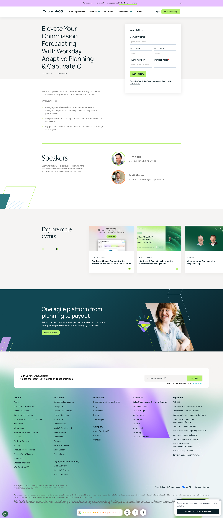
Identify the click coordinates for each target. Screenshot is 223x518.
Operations (58, 436)
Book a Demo (50, 332)
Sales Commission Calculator (185, 426)
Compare (138, 397)
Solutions (59, 397)
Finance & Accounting (63, 410)
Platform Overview (22, 441)
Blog (95, 406)
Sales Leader (59, 449)
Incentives (18, 423)
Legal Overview (60, 466)
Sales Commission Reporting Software (189, 430)
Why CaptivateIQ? (21, 467)
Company (98, 426)
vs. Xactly (137, 432)
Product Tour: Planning (23, 454)
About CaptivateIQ (101, 431)
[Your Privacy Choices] (5, 514)
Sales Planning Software (183, 450)
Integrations (19, 428)
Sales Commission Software (185, 435)
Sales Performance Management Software (183, 444)
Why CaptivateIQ (77, 11)
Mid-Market (58, 419)
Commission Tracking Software (186, 410)
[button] (94, 11)
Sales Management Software (185, 439)
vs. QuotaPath (139, 419)
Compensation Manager (64, 402)
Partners (57, 441)
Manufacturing (60, 423)
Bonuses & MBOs (21, 410)
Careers (97, 435)
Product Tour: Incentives (24, 449)
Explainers (178, 397)
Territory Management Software (186, 455)
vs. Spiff (136, 423)
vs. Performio (138, 415)
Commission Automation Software (187, 406)
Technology (59, 454)
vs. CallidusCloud (140, 406)
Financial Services (61, 415)
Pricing (139, 11)
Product (18, 397)
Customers (98, 410)
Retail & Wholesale (61, 445)
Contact (96, 440)
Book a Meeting (170, 11)
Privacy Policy (135, 84)
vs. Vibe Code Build (141, 436)
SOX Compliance (61, 474)
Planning (17, 436)
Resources (98, 397)
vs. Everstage (139, 410)
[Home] (53, 11)
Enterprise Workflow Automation (28, 419)
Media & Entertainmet (63, 428)
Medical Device (60, 432)
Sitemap (206, 487)
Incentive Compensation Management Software (183, 420)
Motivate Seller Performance (26, 432)
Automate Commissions (24, 406)
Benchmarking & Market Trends (106, 402)
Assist (16, 402)
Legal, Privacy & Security (66, 461)
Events (96, 415)
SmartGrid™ (19, 458)
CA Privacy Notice (173, 487)
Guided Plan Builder (22, 462)
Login (157, 11)
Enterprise (58, 406)
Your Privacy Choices (193, 487)
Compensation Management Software (189, 415)
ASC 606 (176, 402)
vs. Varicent (138, 428)
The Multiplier (99, 419)
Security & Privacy (61, 470)
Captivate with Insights (23, 415)
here (96, 497)
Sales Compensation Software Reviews (150, 402)
